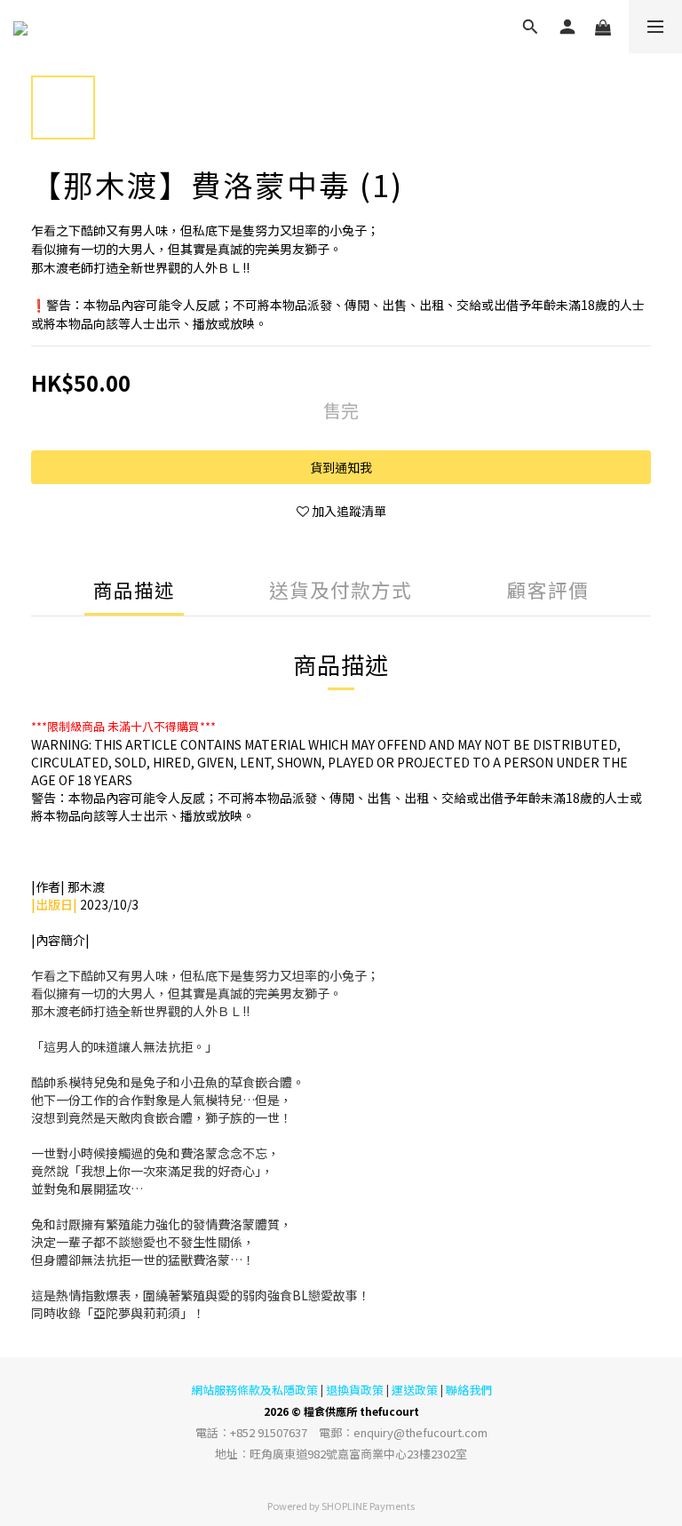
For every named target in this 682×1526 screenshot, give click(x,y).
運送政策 (415, 1389)
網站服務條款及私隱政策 (254, 1389)
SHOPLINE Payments (368, 1505)
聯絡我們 (469, 1389)
